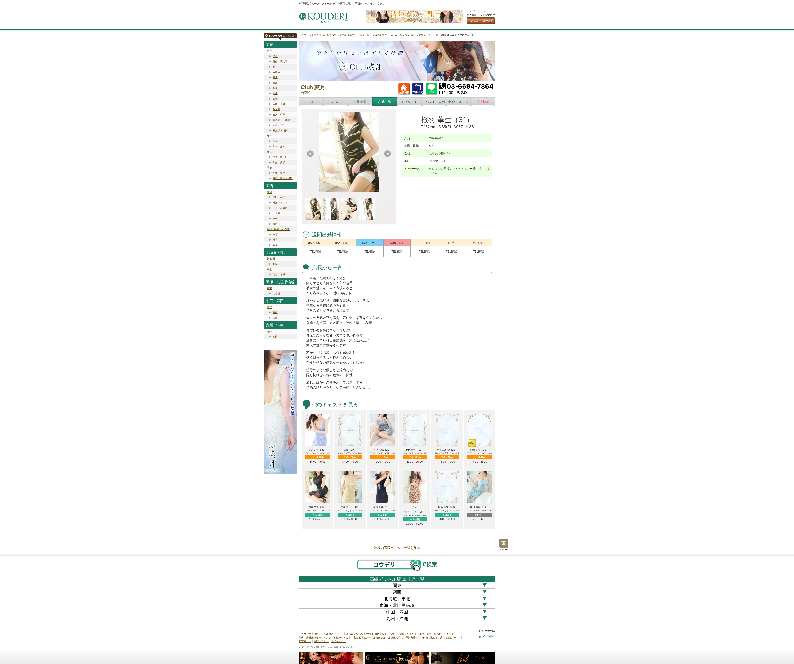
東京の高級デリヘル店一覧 (354, 35)
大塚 (275, 98)
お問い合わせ (488, 14)
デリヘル (471, 10)
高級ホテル (379, 637)
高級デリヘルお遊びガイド (328, 633)
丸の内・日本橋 (281, 119)
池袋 (275, 93)
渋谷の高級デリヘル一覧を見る (397, 548)
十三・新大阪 (280, 207)
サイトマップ (338, 641)
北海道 (271, 258)
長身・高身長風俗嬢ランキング (399, 633)
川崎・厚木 (279, 146)
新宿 (275, 66)
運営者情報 (411, 637)
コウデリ (304, 35)
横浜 (275, 141)
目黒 (275, 82)
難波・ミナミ (280, 202)
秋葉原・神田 (280, 130)
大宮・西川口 (280, 157)
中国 (269, 307)
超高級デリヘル (354, 633)
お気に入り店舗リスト (480, 20)
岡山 (275, 312)
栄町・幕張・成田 (283, 178)
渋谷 (275, 56)
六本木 (276, 72)
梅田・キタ (279, 197)
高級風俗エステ (362, 637)
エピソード (409, 102)
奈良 (275, 245)
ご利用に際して (429, 637)
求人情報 (471, 14)
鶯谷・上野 (279, 104)
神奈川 (271, 136)
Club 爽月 (410, 35)
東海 (269, 288)
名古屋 (276, 293)
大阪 (269, 192)
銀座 (275, 88)
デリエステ (487, 10)
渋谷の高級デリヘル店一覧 (387, 35)
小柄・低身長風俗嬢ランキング (436, 633)
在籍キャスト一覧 (429, 35)
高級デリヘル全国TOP (324, 35)
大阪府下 (278, 223)
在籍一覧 (384, 102)
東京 (269, 51)
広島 (275, 317)
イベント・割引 (433, 102)
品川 (275, 77)
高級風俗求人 (395, 637)
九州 (269, 331)
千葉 (269, 168)
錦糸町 (276, 109)
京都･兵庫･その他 (278, 229)
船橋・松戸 (279, 172)
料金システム (458, 102)
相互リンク (305, 641)
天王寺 (276, 213)
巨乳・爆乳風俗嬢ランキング (315, 637)
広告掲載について (450, 637)
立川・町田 (279, 114)
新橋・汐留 (279, 125)
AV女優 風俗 (372, 633)
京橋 (275, 218)
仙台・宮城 (279, 274)
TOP (311, 102)
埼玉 (269, 152)
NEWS (336, 102)
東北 (269, 269)
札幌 (275, 263)
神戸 (275, 239)
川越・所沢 (279, 162)
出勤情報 (360, 102)
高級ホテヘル (341, 637)
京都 (275, 234)
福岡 (275, 336)
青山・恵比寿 (280, 61)
